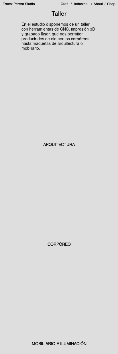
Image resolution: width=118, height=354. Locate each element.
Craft (66, 3)
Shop (111, 3)
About (98, 3)
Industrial (80, 3)
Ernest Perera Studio (19, 4)
